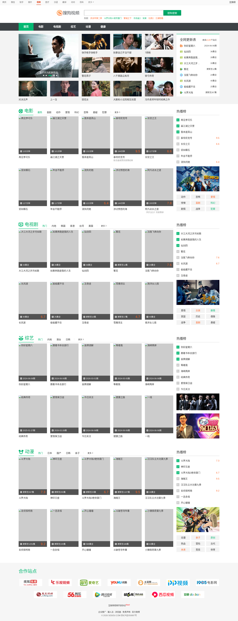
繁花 (115, 270)
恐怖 (198, 197)
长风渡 (22, 322)
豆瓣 (192, 594)
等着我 (116, 384)
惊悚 (183, 203)
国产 (59, 453)
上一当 (53, 99)
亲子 (198, 537)
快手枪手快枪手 (90, 52)
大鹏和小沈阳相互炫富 (124, 99)
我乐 (74, 594)
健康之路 (118, 436)
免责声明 (126, 612)
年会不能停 (56, 209)
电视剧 (57, 26)
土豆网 (148, 582)
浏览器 (118, 612)
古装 (198, 310)
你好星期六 (24, 384)
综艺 (73, 26)
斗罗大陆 (23, 498)
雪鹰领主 (118, 322)
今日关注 (86, 436)
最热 (40, 112)
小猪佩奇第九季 (153, 549)
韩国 (63, 226)
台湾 (81, 226)
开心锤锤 (86, 549)
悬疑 (95, 112)
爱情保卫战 (56, 436)
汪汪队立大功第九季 (155, 498)
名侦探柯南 (24, 549)
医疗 (47, 2)
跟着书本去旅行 (58, 384)
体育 (213, 549)
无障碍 (232, 2)
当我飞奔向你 (152, 270)
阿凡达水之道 (152, 209)
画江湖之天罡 (57, 157)
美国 (91, 226)
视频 (39, 2)
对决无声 (23, 99)
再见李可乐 (24, 157)
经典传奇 (23, 436)
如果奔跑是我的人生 (60, 270)
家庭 (183, 316)
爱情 (213, 197)
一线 (147, 436)
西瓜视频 (133, 594)
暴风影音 (163, 594)
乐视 (60, 582)
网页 (4, 2)
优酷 (119, 582)
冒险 (198, 543)
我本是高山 (87, 157)
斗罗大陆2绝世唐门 (91, 498)
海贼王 (116, 498)
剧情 (183, 209)
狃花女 (85, 99)
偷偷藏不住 (56, 322)
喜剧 (198, 203)
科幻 (213, 203)
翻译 (64, 2)
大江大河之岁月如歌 (29, 270)
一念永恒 (54, 549)
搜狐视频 (30, 582)
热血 (183, 543)
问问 (73, 2)
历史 (198, 316)
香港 (72, 226)
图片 (30, 2)
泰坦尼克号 (119, 157)
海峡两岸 (149, 384)
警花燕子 (86, 75)
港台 (59, 339)
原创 (213, 537)
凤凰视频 (45, 594)
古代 (213, 543)
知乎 (21, 2)
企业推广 (102, 612)
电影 (41, 26)
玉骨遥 (85, 322)
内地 (54, 226)
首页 (26, 26)
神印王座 (54, 498)
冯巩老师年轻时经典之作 (157, 99)
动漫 (88, 26)
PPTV (177, 582)
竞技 (198, 549)
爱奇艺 (89, 582)
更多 (117, 112)
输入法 (110, 612)
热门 (44, 226)
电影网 (207, 582)
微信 (13, 2)
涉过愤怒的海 (120, 209)
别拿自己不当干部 (122, 52)
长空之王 (149, 157)
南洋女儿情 (150, 322)
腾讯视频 (104, 594)
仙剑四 (85, 270)
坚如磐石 (23, 209)
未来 (183, 549)
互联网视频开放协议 (117, 605)
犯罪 (213, 209)
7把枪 (148, 52)
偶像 (213, 316)
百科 (82, 2)
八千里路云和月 (121, 75)
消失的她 (86, 209)
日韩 (68, 339)
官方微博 (136, 612)
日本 (49, 453)
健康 (103, 26)
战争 (198, 209)
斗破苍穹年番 (120, 549)
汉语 (56, 2)
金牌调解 (86, 384)
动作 (183, 197)
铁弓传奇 (149, 75)
